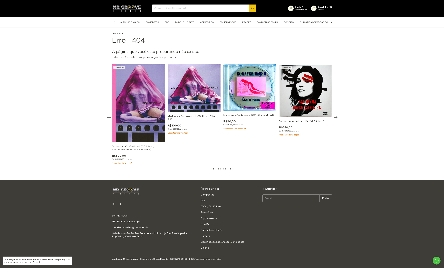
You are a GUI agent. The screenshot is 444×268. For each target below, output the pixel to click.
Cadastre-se (301, 9)
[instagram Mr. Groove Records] (113, 204)
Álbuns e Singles (129, 22)
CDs (167, 22)
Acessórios (207, 22)
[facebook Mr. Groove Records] (120, 204)
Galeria (205, 247)
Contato (289, 22)
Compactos (152, 22)
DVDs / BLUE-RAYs (184, 22)
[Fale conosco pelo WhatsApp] (437, 261)
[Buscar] (252, 8)
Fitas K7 (246, 22)
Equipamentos (228, 22)
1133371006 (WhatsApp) (126, 221)
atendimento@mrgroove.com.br (130, 227)
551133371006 (120, 215)
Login (298, 7)
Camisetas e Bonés (267, 22)
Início (114, 33)
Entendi (36, 262)
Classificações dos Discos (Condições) (322, 22)
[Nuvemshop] (125, 259)
